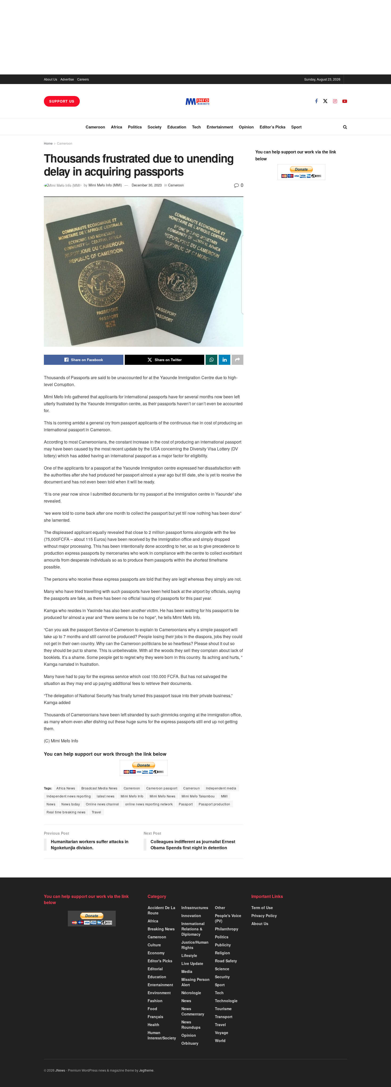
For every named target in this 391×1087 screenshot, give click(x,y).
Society (154, 127)
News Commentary (192, 1011)
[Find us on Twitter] (325, 101)
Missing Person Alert (195, 982)
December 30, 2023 (147, 184)
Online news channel (102, 804)
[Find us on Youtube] (344, 101)
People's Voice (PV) (228, 918)
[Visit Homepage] (197, 101)
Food (152, 1008)
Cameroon (95, 127)
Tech (196, 127)
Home (48, 143)
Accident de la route (161, 910)
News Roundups (191, 1024)
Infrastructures (194, 907)
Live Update (192, 963)
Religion (222, 952)
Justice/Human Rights (195, 944)
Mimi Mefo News (163, 796)
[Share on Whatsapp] (211, 360)
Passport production (214, 804)
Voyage (221, 1032)
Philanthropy (226, 928)
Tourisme (223, 1008)
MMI (224, 796)
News (51, 804)
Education (176, 127)
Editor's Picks (160, 960)
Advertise (67, 79)
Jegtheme (146, 1070)
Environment (159, 992)
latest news (106, 796)
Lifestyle (189, 955)
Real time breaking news (66, 812)
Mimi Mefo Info (132, 796)
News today (70, 804)
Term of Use (262, 907)
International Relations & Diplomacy (193, 929)
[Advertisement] (195, 37)
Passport (186, 804)
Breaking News (161, 928)
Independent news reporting (69, 796)
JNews (60, 1070)
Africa (116, 127)
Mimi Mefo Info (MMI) (105, 184)
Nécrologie (191, 992)
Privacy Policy (264, 915)
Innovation (191, 915)
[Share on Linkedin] (224, 360)
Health (153, 1024)
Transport (223, 1016)
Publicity (223, 944)
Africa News (65, 788)
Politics (135, 127)
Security (222, 976)
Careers (83, 79)
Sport (296, 127)
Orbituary (189, 1043)
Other (220, 907)
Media (186, 971)
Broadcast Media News (99, 788)
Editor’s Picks (272, 127)
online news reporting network (149, 804)
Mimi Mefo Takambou (198, 796)
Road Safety (226, 960)
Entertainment (220, 127)
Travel (96, 812)
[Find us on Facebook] (316, 101)
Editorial (155, 968)
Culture (154, 944)
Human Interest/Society (162, 1035)
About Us (50, 79)
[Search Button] (345, 127)
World (220, 1040)
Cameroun (191, 788)
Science (222, 968)
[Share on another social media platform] (237, 360)
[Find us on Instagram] (335, 101)
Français (155, 1016)
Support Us (61, 101)
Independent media (221, 788)
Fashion (155, 1000)
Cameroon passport (161, 788)
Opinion (246, 127)
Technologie (226, 1000)
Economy (156, 952)
